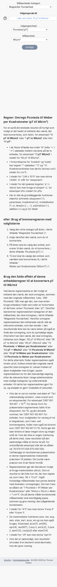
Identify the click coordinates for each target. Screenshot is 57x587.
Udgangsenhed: (28, 26)
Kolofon (7, 560)
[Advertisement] (28, 82)
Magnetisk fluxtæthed (31, 233)
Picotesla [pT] (32, 251)
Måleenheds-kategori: (28, 3)
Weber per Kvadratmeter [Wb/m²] (27, 266)
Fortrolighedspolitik (21, 560)
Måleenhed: (28, 36)
